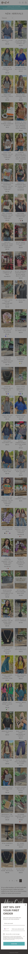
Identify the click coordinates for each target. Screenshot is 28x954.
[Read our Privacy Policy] (24, 936)
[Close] (25, 905)
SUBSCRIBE (14, 943)
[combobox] (6, 929)
